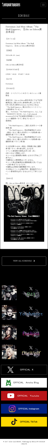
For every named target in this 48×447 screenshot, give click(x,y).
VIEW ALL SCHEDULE (22, 261)
